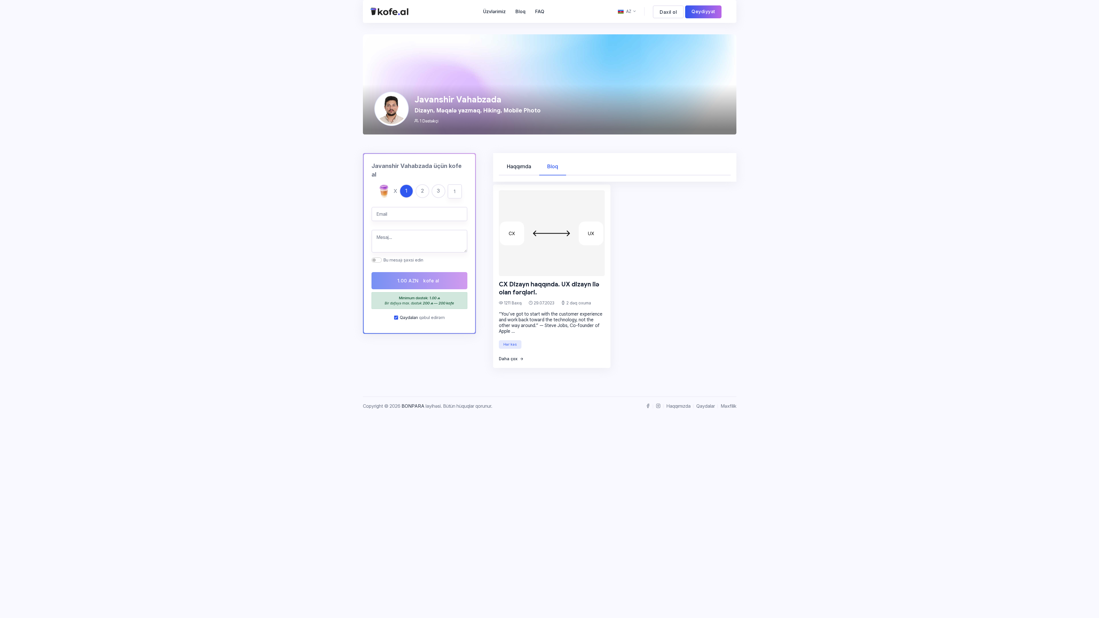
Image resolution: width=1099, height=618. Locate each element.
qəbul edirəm (422, 317)
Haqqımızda (678, 406)
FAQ (539, 11)
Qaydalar (705, 406)
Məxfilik (728, 406)
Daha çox (509, 358)
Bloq (520, 11)
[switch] (376, 260)
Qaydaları (409, 317)
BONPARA (413, 406)
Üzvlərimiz (494, 11)
